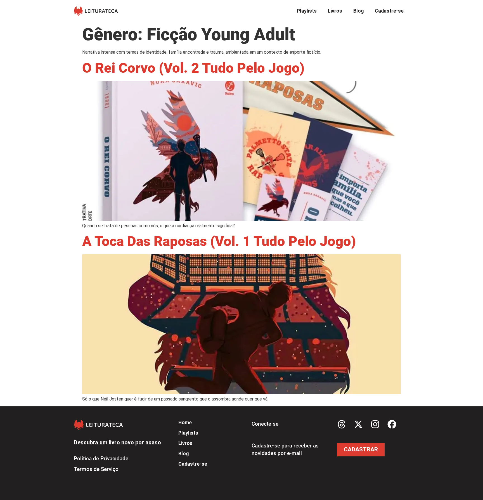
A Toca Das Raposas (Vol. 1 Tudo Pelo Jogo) (219, 241)
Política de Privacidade (101, 458)
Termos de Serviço (96, 469)
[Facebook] (391, 424)
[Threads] (341, 424)
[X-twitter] (358, 424)
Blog (358, 11)
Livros (335, 11)
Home (185, 422)
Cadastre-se (389, 11)
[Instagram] (375, 424)
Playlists (307, 11)
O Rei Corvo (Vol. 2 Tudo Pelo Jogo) (193, 68)
